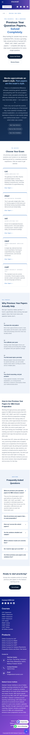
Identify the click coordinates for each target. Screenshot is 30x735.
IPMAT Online (5, 629)
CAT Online (4, 627)
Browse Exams (15, 62)
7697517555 (10, 675)
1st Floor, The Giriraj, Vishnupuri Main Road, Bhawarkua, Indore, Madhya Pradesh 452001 (16, 668)
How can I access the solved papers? (12, 529)
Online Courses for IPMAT (9, 647)
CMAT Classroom (6, 623)
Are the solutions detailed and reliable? (12, 537)
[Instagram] (21, 6)
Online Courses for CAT (8, 645)
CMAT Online (5, 631)
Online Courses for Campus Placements (13, 654)
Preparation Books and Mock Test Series (13, 656)
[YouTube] (24, 6)
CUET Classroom (6, 625)
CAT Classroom (6, 619)
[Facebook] (27, 6)
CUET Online (5, 634)
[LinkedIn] (13, 610)
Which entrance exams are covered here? (14, 545)
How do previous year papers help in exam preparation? (13, 521)
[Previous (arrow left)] (3, 368)
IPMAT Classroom (6, 621)
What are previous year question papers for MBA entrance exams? (14, 491)
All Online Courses (6, 636)
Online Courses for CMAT (9, 649)
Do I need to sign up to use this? (13, 552)
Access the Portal (15, 56)
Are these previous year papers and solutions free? (14, 559)
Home (4, 13)
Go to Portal (14, 594)
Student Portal (7, 6)
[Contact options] (25, 731)
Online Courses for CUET (8, 651)
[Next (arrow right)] (26, 368)
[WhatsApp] (17, 6)
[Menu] (2, 2)
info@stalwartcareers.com (14, 681)
